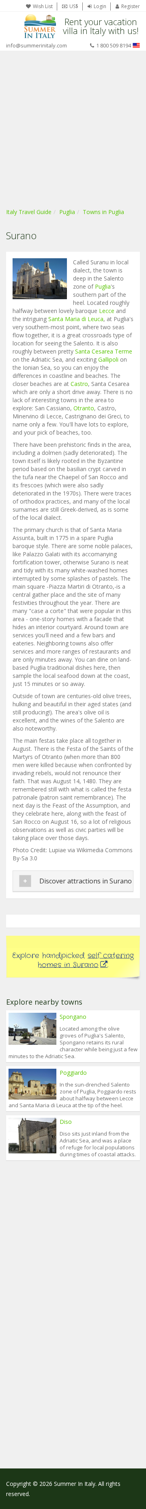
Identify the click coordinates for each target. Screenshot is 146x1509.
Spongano (73, 1016)
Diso (66, 1121)
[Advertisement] (73, 128)
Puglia (67, 212)
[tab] (73, 881)
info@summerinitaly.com (36, 45)
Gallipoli (108, 359)
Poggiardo (73, 1072)
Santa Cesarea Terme (103, 351)
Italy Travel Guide (29, 212)
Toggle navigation (13, 26)
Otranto (83, 408)
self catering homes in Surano (86, 960)
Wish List (43, 6)
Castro (79, 384)
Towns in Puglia (103, 212)
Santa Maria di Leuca (75, 319)
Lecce (106, 311)
